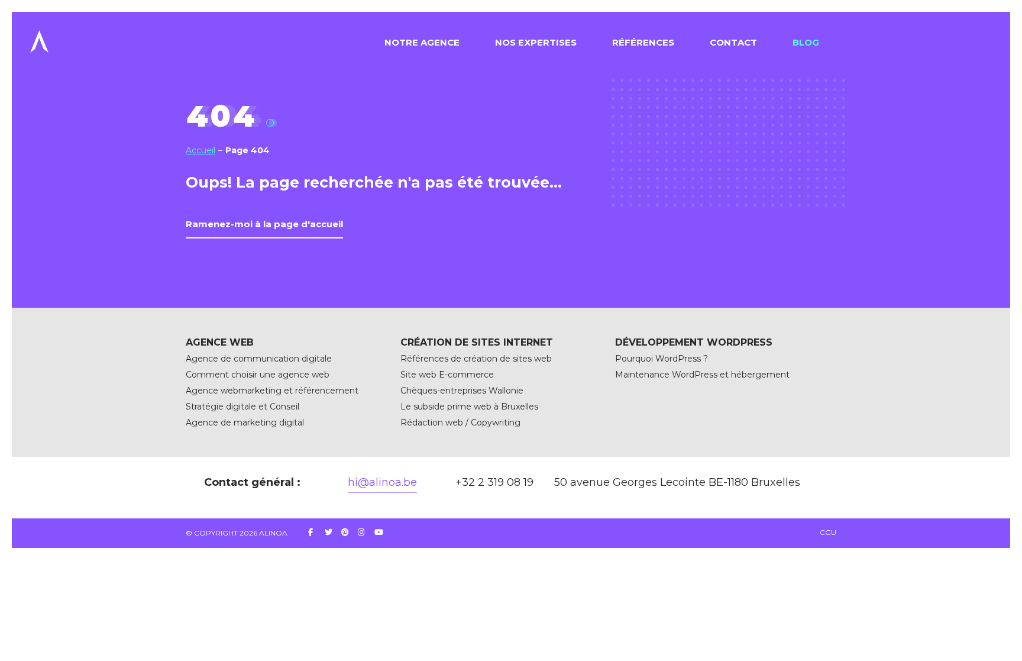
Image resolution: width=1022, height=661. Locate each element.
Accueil (200, 150)
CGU (828, 532)
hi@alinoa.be (382, 482)
